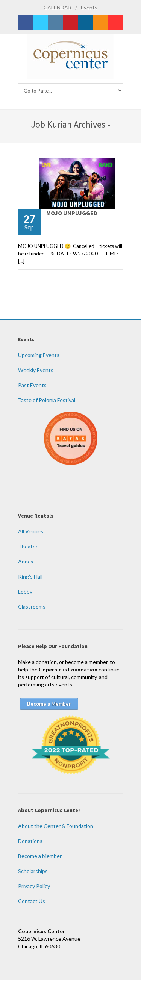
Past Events (32, 385)
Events (89, 7)
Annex (25, 561)
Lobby (25, 591)
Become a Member (40, 856)
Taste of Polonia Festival (46, 400)
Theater (28, 546)
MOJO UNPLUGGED (71, 213)
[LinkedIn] (85, 22)
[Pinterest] (70, 22)
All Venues (30, 531)
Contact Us (31, 901)
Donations (30, 841)
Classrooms (31, 606)
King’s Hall (30, 576)
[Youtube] (115, 22)
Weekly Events (35, 370)
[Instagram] (55, 22)
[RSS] (100, 22)
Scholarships (33, 871)
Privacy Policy (34, 886)
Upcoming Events (38, 355)
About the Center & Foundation (55, 826)
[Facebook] (25, 22)
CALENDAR (57, 7)
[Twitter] (40, 22)
